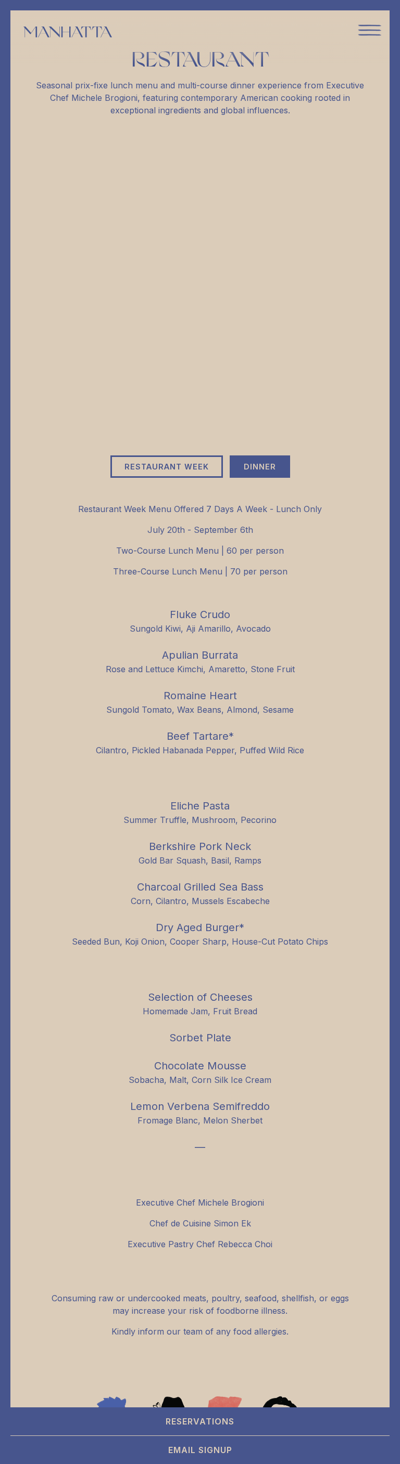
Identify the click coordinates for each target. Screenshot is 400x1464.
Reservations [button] (200, 1421)
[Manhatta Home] (67, 31)
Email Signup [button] (200, 1450)
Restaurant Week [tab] (166, 466)
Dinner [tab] (260, 466)
